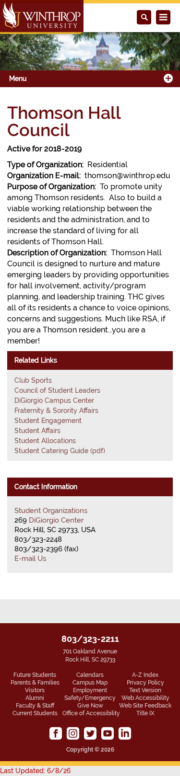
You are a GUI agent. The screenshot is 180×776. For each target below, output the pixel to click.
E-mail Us (30, 558)
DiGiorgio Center (56, 520)
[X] (90, 733)
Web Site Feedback (145, 705)
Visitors (35, 690)
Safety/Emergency (90, 698)
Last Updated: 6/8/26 (35, 771)
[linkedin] (125, 733)
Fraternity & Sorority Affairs (56, 410)
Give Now (90, 705)
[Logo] (42, 17)
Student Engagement (48, 420)
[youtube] (107, 733)
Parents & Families (35, 682)
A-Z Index (145, 675)
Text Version (145, 690)
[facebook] (55, 733)
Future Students (34, 675)
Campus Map (90, 682)
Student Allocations (45, 441)
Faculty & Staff (35, 705)
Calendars (90, 675)
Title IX (145, 713)
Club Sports (33, 380)
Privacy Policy (145, 682)
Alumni (34, 698)
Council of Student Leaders (57, 390)
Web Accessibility (145, 698)
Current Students (35, 713)
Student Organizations (50, 510)
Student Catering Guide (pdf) (59, 451)
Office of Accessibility (91, 713)
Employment (90, 690)
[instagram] (73, 733)
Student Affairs (37, 430)
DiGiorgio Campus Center (54, 400)
